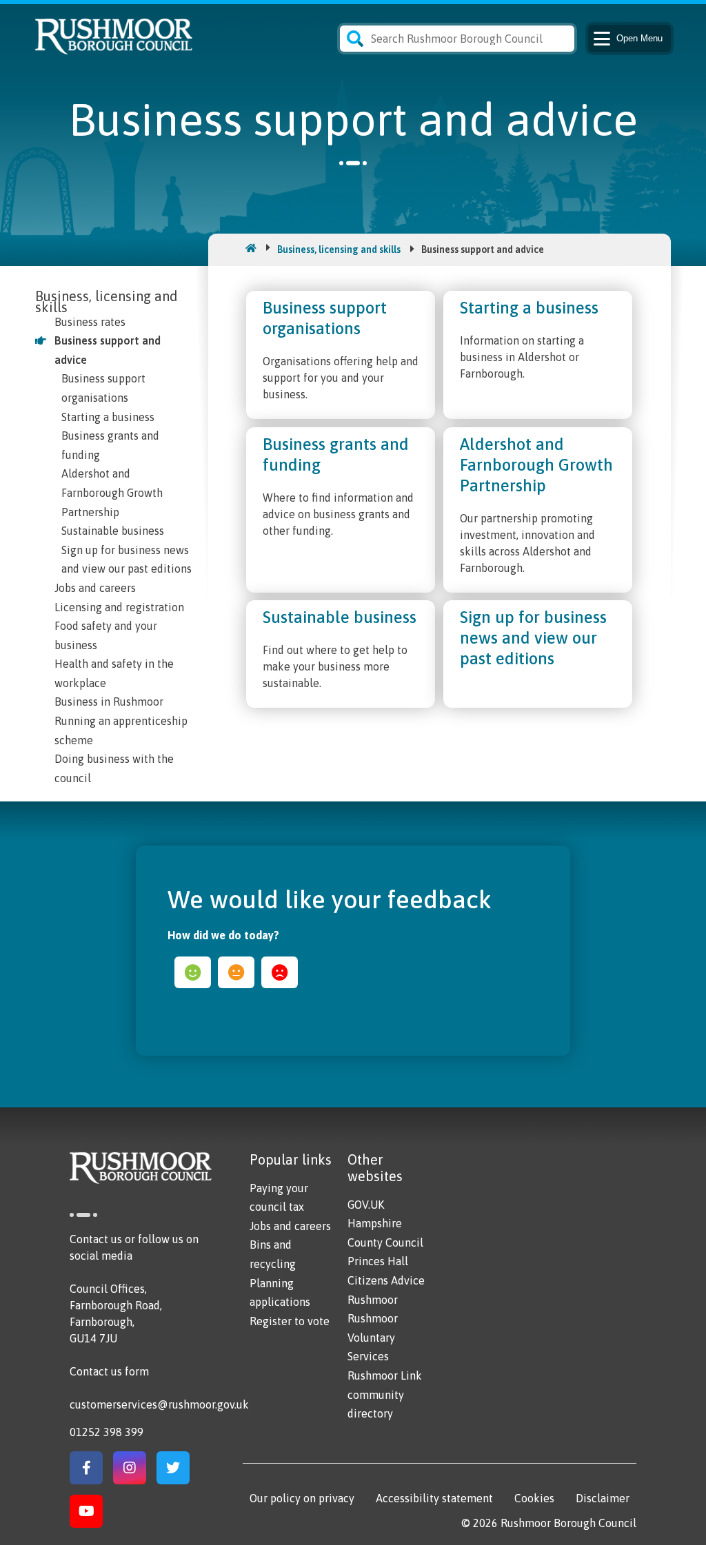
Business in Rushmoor (108, 701)
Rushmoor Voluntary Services (372, 1337)
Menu (639, 38)
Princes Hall (377, 1261)
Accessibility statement (434, 1498)
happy (192, 972)
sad (279, 972)
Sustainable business (112, 530)
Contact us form (109, 1371)
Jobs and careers (95, 588)
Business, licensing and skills (339, 249)
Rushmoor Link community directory (384, 1394)
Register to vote (290, 1321)
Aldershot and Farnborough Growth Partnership (112, 492)
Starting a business (107, 417)
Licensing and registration (119, 607)
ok (236, 972)
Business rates (89, 322)
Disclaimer (602, 1498)
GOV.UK (365, 1204)
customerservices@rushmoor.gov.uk (159, 1404)
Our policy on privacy (302, 1498)
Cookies (534, 1498)
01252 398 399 (106, 1432)
